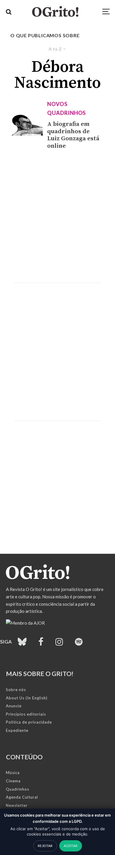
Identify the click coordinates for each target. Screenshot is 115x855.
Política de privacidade (29, 722)
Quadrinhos (17, 789)
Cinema (13, 781)
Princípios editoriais (26, 714)
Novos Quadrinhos (66, 108)
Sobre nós (16, 689)
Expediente (17, 730)
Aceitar (71, 845)
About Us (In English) (26, 698)
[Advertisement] (57, 216)
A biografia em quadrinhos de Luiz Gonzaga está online (73, 135)
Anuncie (14, 705)
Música (13, 772)
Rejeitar (45, 845)
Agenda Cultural (22, 797)
